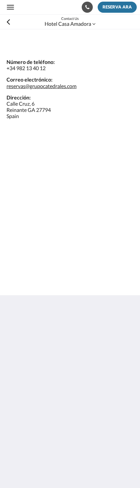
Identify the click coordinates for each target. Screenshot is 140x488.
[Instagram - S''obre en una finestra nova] (48, 386)
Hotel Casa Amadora (30, 423)
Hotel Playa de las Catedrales (39, 417)
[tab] (70, 407)
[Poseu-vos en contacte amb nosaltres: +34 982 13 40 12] (87, 7)
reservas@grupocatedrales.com (42, 86)
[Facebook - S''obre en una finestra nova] (13, 386)
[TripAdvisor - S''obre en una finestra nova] (66, 386)
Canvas (42, 470)
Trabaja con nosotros (30, 428)
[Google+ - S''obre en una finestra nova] (30, 386)
